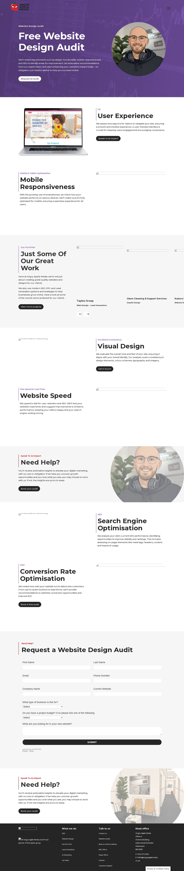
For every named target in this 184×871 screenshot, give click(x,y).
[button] (79, 314)
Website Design (68, 839)
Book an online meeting (108, 844)
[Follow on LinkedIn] (43, 850)
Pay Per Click (67, 844)
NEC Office (103, 850)
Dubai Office (103, 855)
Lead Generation (68, 850)
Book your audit (29, 488)
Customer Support (105, 866)
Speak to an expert (108, 138)
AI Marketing (67, 855)
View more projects (31, 306)
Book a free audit (30, 604)
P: (136, 854)
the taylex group (34, 843)
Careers (102, 860)
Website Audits (104, 839)
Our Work (65, 860)
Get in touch (104, 369)
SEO (63, 833)
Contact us (103, 833)
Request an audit (30, 78)
